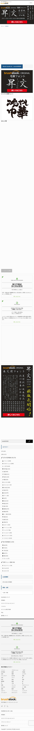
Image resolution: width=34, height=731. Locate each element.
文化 (5, 492)
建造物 (5, 508)
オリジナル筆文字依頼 (6, 609)
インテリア (6, 530)
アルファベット (6, 565)
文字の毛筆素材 (7, 457)
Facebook (4, 706)
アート (5, 495)
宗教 (5, 522)
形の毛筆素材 (6, 542)
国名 (5, 503)
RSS (7, 706)
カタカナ (5, 570)
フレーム (5, 558)
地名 (4, 506)
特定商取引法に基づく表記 (7, 711)
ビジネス (6, 482)
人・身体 (6, 514)
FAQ (2, 612)
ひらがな (5, 568)
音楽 (5, 490)
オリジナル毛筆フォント (7, 94)
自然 (5, 477)
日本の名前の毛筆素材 (7, 582)
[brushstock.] (8, 3)
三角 (4, 550)
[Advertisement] (17, 45)
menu (31, 2)
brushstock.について (5, 597)
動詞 (5, 519)
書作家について (4, 615)
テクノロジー (7, 485)
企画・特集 (5, 592)
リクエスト (6, 538)
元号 (2, 451)
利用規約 (3, 600)
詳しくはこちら (17, 296)
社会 (5, 500)
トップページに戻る (6, 270)
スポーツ (6, 524)
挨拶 (5, 471)
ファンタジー (6, 532)
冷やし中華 (4, 121)
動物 (5, 511)
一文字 (5, 466)
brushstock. (9, 729)
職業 (5, 479)
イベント (6, 461)
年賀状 (5, 474)
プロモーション (7, 463)
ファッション (6, 527)
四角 (5, 555)
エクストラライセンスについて (7, 603)
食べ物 (5, 487)
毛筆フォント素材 (7, 562)
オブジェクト (6, 535)
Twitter (2, 706)
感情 (5, 516)
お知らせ (3, 454)
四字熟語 (6, 469)
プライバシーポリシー (6, 722)
